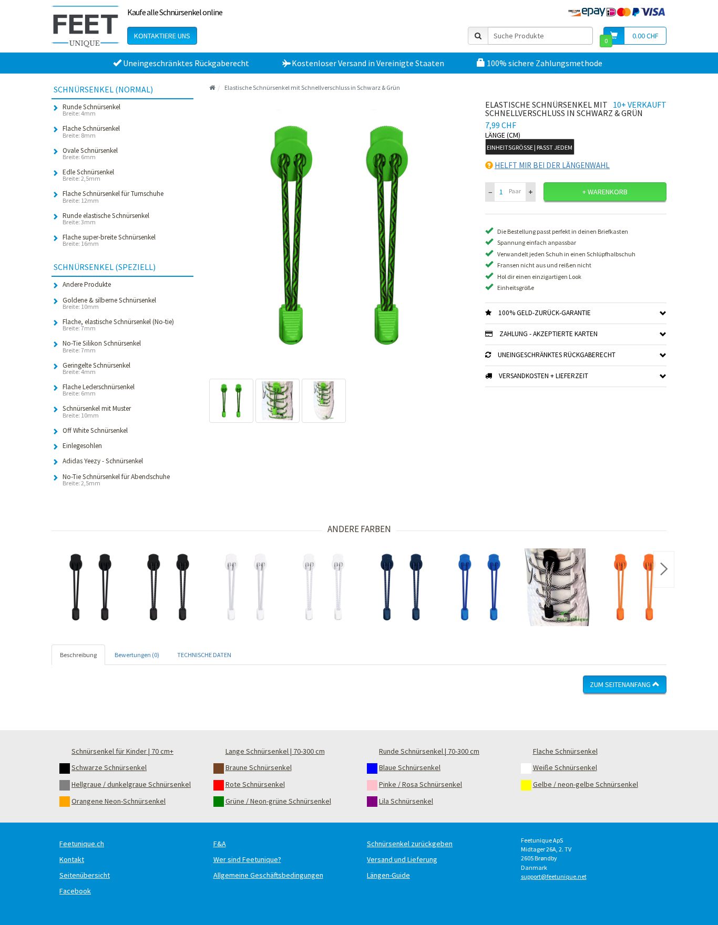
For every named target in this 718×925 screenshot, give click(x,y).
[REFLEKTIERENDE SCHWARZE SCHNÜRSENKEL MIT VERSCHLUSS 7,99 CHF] (168, 587)
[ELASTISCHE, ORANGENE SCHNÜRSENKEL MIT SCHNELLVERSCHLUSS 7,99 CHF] (635, 587)
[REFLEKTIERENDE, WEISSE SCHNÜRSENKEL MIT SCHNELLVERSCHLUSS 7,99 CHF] (324, 587)
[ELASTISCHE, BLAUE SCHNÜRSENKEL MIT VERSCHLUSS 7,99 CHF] (479, 587)
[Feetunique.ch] (85, 26)
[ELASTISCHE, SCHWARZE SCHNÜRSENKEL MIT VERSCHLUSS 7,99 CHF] (90, 587)
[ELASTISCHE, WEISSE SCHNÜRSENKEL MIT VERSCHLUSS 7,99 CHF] (246, 587)
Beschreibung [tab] (78, 655)
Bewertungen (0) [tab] (137, 655)
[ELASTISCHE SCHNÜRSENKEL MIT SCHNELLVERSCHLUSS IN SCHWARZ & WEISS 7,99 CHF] (557, 587)
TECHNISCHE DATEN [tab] (204, 655)
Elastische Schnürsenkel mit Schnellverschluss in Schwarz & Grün (312, 87)
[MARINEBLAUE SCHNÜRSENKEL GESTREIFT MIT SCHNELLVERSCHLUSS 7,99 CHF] (401, 587)
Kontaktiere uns (162, 35)
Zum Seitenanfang (621, 684)
